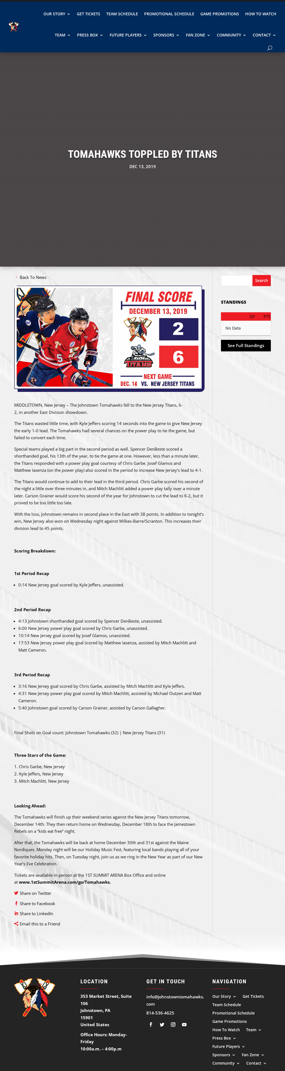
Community (229, 35)
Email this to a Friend (40, 924)
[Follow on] (150, 1024)
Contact (262, 35)
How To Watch (260, 13)
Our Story (54, 13)
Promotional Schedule (169, 13)
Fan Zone (195, 35)
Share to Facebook (37, 903)
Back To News (33, 277)
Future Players (126, 35)
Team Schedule (122, 13)
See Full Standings (246, 345)
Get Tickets (88, 13)
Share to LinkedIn (36, 913)
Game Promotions (219, 13)
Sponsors (163, 35)
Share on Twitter (35, 893)
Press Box (87, 35)
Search (261, 280)
